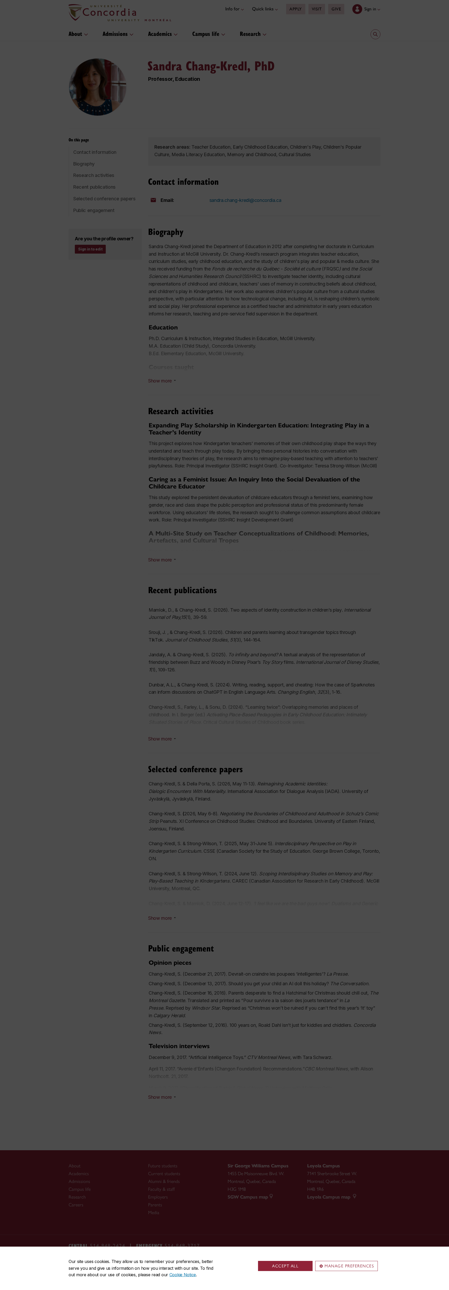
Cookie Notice (182, 1274)
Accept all (285, 1265)
